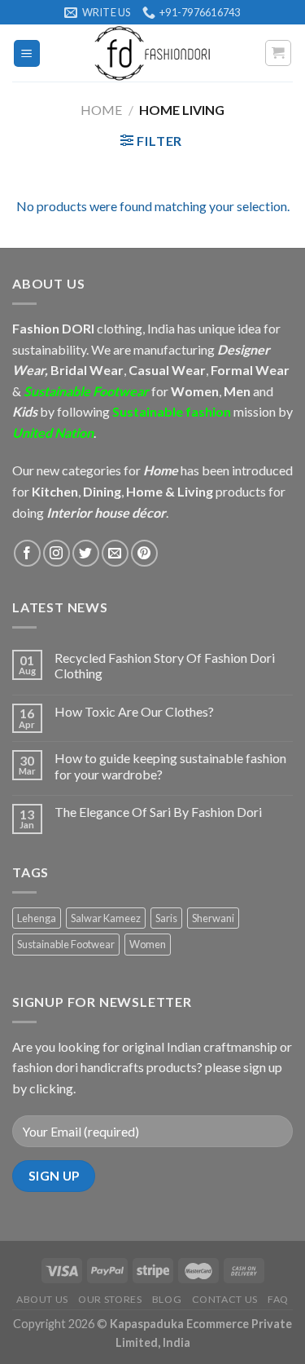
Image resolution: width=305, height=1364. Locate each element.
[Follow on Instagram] (56, 553)
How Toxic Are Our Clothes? (134, 711)
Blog (166, 1299)
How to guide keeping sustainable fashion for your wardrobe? (170, 765)
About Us (42, 1299)
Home (101, 109)
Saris (166, 918)
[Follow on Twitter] (85, 553)
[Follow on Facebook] (27, 553)
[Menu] (27, 53)
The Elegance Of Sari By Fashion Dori (158, 811)
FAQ (278, 1299)
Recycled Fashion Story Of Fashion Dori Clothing (164, 665)
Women (147, 944)
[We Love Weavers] (153, 53)
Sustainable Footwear (66, 944)
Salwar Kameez (106, 918)
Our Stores (110, 1299)
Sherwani (213, 918)
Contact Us (225, 1299)
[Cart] (278, 53)
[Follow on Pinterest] (144, 553)
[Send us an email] (115, 553)
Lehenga (36, 918)
